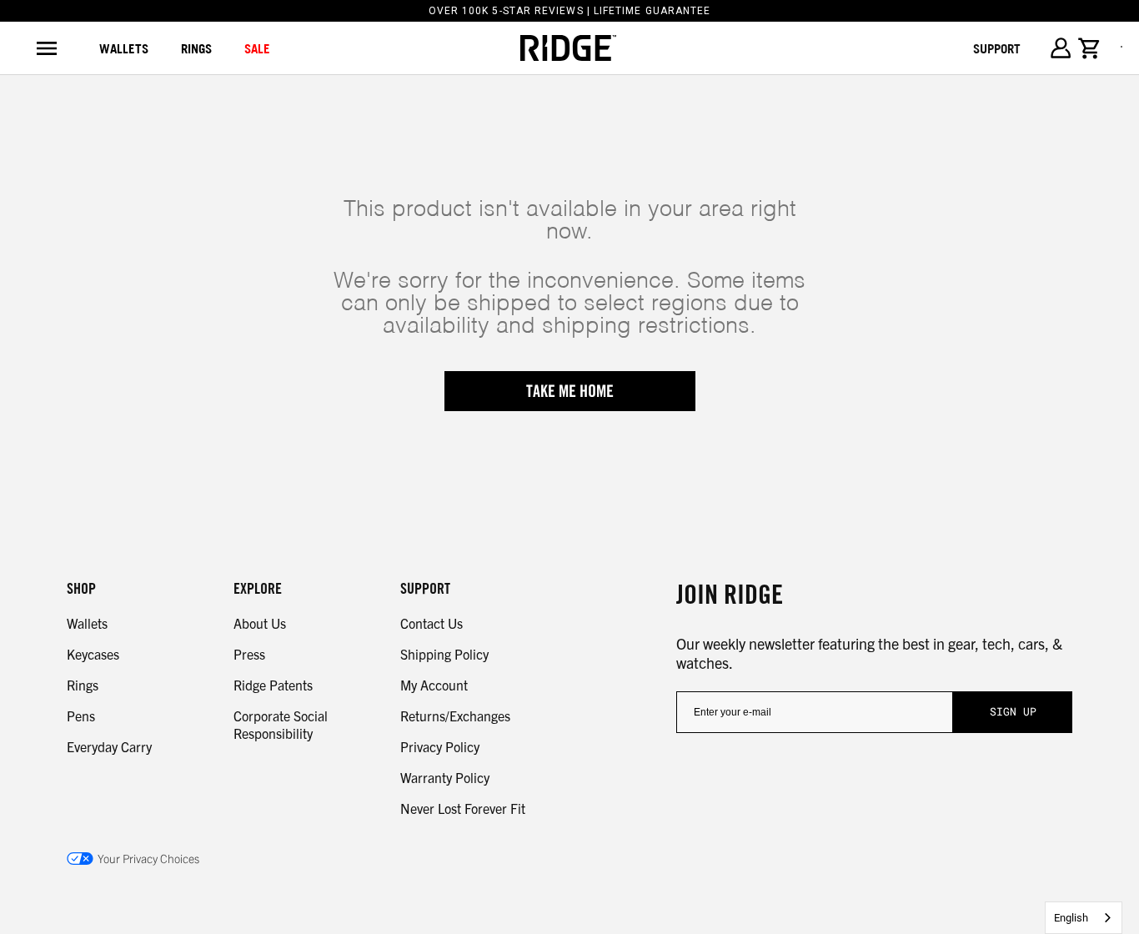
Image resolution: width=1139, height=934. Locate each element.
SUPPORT (997, 48)
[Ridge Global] (568, 48)
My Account (434, 684)
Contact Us (431, 623)
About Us (259, 623)
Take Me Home (570, 391)
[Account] (1060, 48)
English (1071, 917)
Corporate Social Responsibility (280, 724)
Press (249, 653)
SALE (257, 48)
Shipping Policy (444, 653)
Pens (81, 715)
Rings (82, 684)
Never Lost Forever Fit (462, 808)
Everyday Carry (109, 746)
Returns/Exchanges (455, 715)
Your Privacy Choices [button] (148, 858)
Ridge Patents (273, 684)
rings (196, 48)
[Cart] (1089, 48)
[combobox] (1083, 917)
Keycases (93, 653)
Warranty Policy (444, 777)
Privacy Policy (439, 746)
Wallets (123, 48)
